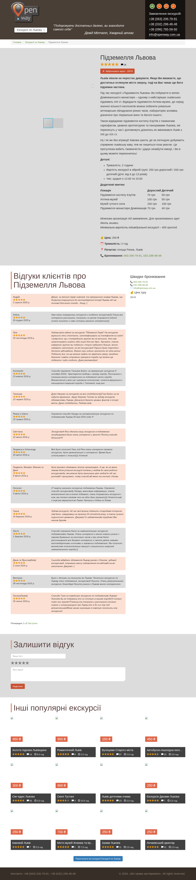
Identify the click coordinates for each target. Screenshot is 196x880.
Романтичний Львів (69, 750)
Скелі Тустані (65, 796)
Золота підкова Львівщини (29, 750)
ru (159, 6)
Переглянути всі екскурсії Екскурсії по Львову (98, 858)
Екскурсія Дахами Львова (163, 796)
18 (124, 64)
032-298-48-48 (152, 255)
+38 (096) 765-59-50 (163, 29)
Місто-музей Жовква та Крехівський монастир (86, 842)
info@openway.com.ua (164, 34)
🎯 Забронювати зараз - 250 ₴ (117, 71)
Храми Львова (111, 842)
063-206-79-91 (133, 255)
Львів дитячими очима (116, 796)
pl (173, 6)
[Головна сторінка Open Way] (38, 12)
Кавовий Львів (21, 842)
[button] (92, 86)
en (166, 6)
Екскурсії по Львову (30, 29)
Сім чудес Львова (23, 796)
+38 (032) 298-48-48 (163, 24)
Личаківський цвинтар (161, 842)
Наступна (32, 623)
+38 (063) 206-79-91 (163, 19)
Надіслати (18, 686)
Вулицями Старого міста (117, 750)
